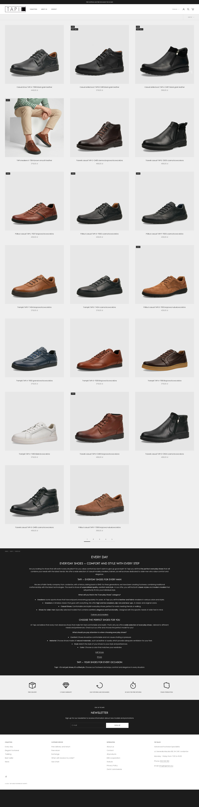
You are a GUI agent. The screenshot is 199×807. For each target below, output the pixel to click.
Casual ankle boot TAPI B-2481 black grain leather (99, 87)
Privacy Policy (112, 765)
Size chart (55, 762)
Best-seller (9, 758)
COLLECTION (33, 9)
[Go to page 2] (112, 539)
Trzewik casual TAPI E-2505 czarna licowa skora (165, 160)
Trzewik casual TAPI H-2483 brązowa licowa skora (99, 454)
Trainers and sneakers (99, 614)
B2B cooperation (113, 758)
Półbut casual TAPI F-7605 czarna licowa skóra (164, 234)
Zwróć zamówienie (114, 769)
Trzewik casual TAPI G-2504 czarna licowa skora (164, 454)
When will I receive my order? (62, 758)
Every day (17, 551)
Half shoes (99, 652)
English (174, 9)
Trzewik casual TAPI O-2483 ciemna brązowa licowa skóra (99, 160)
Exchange (55, 754)
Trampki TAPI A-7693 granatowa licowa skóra (34, 380)
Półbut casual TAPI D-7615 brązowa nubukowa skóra (165, 307)
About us (110, 746)
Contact (110, 750)
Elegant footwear (12, 750)
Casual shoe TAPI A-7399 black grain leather (34, 87)
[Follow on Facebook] (6, 777)
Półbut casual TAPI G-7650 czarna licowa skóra (99, 234)
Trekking (8, 754)
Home (6, 551)
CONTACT (54, 9)
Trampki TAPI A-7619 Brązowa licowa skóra (164, 380)
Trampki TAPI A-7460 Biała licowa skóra (34, 454)
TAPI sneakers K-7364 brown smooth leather (34, 160)
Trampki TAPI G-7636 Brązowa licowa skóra (99, 380)
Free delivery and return (60, 746)
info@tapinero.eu (166, 766)
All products (111, 754)
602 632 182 (164, 761)
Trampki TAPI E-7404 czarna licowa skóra (99, 307)
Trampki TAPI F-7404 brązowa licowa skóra (34, 307)
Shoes (99, 657)
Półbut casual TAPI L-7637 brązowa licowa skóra (34, 234)
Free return (55, 750)
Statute (110, 762)
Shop (11, 551)
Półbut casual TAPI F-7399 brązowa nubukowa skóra (99, 527)
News (7, 762)
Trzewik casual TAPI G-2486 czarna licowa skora (34, 527)
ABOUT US (44, 9)
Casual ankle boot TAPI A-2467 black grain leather (164, 87)
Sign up (117, 725)
